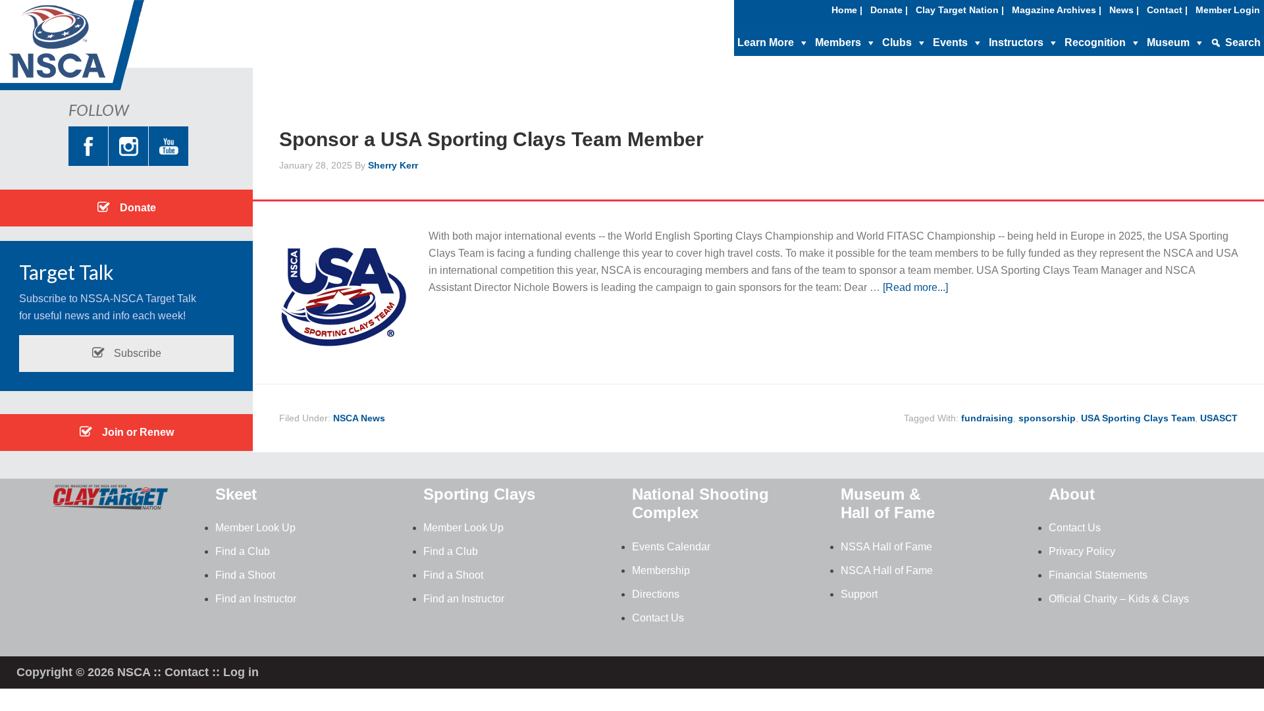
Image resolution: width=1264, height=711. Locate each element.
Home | (846, 10)
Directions (655, 594)
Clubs (897, 42)
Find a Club (242, 551)
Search (1243, 42)
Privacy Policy (1082, 551)
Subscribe (136, 353)
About (1072, 494)
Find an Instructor (255, 598)
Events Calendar (671, 546)
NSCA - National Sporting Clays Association (105, 49)
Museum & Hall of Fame (888, 503)
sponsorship (1047, 418)
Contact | (1167, 10)
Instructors (1016, 42)
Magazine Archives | (1056, 10)
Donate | (889, 10)
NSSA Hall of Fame (886, 546)
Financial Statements (1098, 575)
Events (950, 42)
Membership (661, 570)
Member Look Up (255, 527)
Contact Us (658, 617)
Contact (187, 672)
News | (1124, 10)
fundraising (987, 418)
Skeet (236, 494)
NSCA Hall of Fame (887, 570)
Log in (241, 672)
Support (859, 594)
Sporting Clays (479, 494)
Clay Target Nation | (960, 10)
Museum (1168, 42)
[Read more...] (915, 287)
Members (838, 42)
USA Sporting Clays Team (1138, 418)
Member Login (1228, 10)
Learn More (765, 42)
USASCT (1219, 418)
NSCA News (359, 418)
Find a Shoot (245, 575)
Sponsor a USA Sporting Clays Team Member (491, 139)
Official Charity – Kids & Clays (1119, 598)
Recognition (1095, 42)
